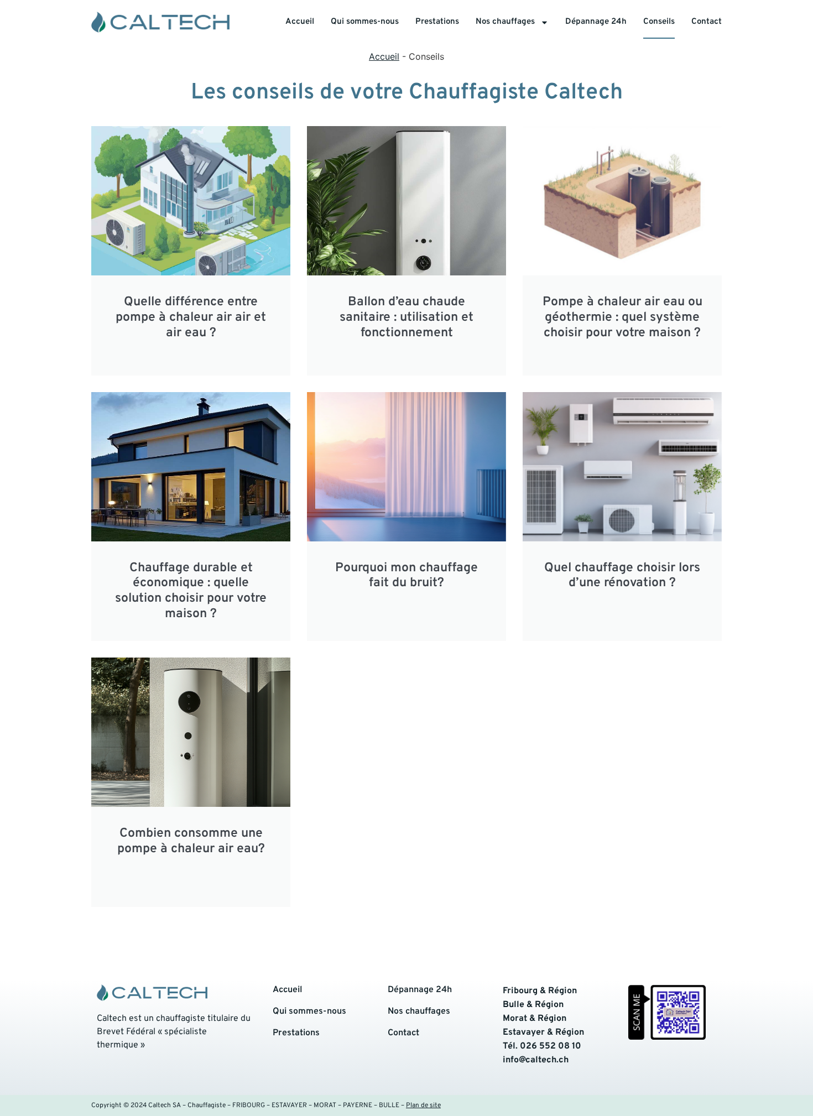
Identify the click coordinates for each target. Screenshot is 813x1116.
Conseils (659, 22)
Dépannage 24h (596, 22)
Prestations (437, 22)
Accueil (299, 22)
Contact (706, 22)
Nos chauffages (505, 22)
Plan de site (423, 1105)
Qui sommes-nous (365, 22)
